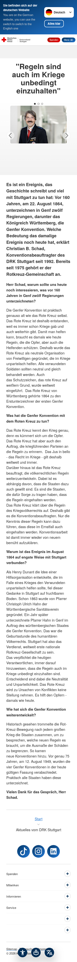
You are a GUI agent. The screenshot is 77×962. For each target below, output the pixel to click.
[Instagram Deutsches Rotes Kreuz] (38, 851)
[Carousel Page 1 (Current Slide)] (35, 104)
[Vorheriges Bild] (10, 136)
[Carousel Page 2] (38, 104)
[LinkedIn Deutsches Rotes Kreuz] (53, 851)
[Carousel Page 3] (42, 104)
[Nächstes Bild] (67, 136)
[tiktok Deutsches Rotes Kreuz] (23, 851)
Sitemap (11, 949)
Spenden (54, 39)
